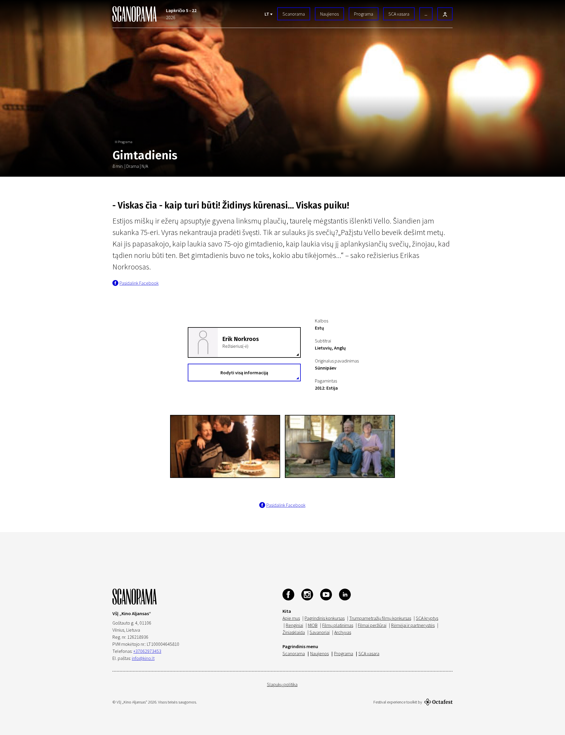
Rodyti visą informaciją (244, 372)
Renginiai (294, 625)
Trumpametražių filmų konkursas (380, 618)
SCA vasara (398, 14)
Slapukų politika (282, 684)
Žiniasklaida (293, 632)
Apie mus (291, 618)
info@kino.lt (143, 658)
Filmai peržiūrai (372, 625)
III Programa (123, 142)
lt (267, 14)
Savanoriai (320, 632)
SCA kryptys (427, 618)
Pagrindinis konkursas (325, 618)
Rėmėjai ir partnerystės (413, 625)
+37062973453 (147, 651)
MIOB (313, 625)
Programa (363, 14)
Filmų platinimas (337, 625)
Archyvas (342, 632)
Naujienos (329, 14)
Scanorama (293, 14)
